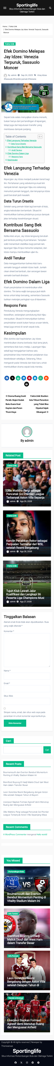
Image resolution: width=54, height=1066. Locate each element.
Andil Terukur (17, 150)
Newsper (35, 1042)
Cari (8, 740)
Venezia (32, 79)
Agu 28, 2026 (26, 551)
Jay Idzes (43, 75)
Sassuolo (9, 79)
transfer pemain (21, 79)
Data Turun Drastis (18, 144)
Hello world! (42, 834)
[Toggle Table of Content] (39, 136)
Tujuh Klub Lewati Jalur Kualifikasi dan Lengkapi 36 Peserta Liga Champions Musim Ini (26, 596)
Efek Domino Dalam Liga (18, 153)
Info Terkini (13, 914)
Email (7, 683)
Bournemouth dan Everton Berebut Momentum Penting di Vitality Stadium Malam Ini (26, 897)
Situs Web (8, 696)
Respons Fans (17, 157)
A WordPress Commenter (14, 834)
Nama (7, 670)
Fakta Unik (9, 44)
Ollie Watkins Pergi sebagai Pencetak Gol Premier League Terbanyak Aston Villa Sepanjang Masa (27, 496)
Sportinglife (27, 5)
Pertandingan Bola (16, 871)
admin (14, 75)
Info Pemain (13, 956)
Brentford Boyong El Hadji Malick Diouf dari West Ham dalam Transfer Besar (24, 939)
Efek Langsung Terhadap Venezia (21, 140)
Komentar (9, 631)
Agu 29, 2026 (26, 501)
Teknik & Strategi (16, 998)
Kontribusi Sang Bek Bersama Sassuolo (24, 147)
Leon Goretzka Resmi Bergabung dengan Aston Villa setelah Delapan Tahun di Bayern (26, 983)
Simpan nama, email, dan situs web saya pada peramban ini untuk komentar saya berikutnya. (25, 714)
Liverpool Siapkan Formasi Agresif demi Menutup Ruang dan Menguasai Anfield (25, 1024)
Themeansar (7, 1046)
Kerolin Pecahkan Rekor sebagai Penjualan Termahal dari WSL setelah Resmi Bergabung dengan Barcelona (26, 546)
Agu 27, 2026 (26, 601)
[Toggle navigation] (5, 8)
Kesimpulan (12, 160)
